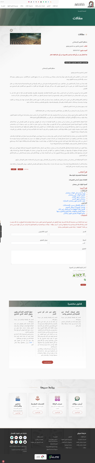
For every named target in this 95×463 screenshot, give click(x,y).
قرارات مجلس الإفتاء (81, 445)
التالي (14, 169)
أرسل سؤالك (40, 436)
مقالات (84, 447)
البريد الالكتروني (43, 231)
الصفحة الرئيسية (82, 11)
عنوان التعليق (44, 240)
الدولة (84, 240)
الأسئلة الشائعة (53, 444)
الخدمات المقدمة (82, 439)
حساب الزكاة (69, 447)
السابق (20, 169)
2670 (31, 342)
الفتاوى (70, 436)
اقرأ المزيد (77, 412)
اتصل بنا (3, 6)
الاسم (84, 231)
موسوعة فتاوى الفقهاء (66, 439)
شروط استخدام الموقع (52, 449)
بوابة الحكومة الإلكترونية (51, 446)
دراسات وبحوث (68, 445)
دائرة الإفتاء (83, 436)
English (2, 1)
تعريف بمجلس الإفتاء (81, 442)
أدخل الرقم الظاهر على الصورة (77, 267)
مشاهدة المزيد (47, 362)
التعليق (84, 248)
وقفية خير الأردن (39, 439)
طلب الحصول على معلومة (37, 442)
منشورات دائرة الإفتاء (67, 442)
